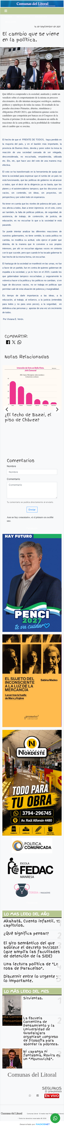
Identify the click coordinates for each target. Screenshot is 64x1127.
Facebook (32, 528)
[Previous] (7, 409)
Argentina (41, 17)
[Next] (57, 409)
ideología (10, 22)
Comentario (13, 478)
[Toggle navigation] (6, 11)
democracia (23, 17)
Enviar (32, 509)
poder (8, 17)
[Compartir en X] (13, 343)
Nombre (11, 466)
